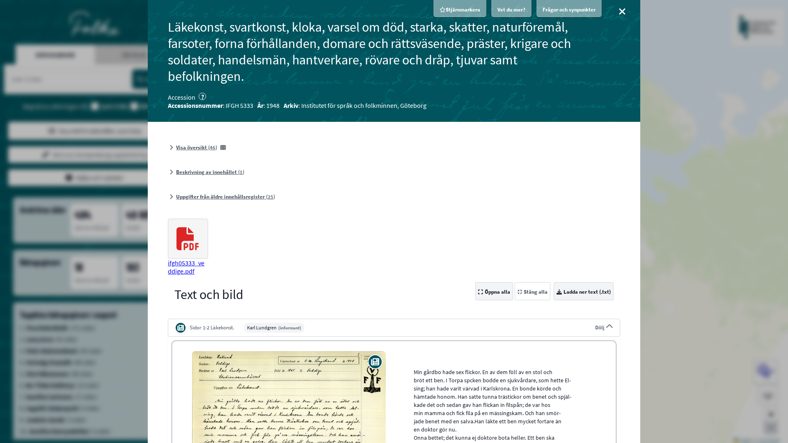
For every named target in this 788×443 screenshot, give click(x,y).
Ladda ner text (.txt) (587, 291)
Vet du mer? (511, 9)
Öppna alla (497, 291)
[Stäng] (622, 11)
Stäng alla (535, 291)
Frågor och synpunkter (569, 9)
